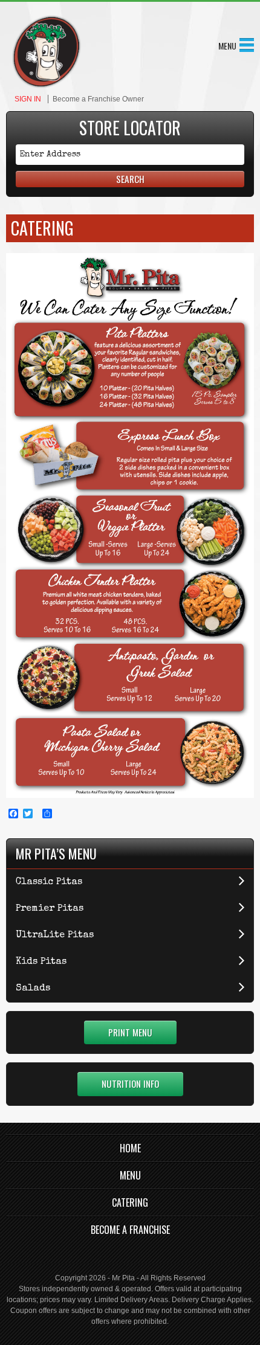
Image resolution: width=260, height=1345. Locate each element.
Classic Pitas (49, 882)
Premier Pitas (49, 909)
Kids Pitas (41, 962)
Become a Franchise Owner (98, 99)
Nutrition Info (130, 1083)
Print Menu (130, 1032)
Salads (33, 989)
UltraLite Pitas (55, 935)
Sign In (28, 99)
